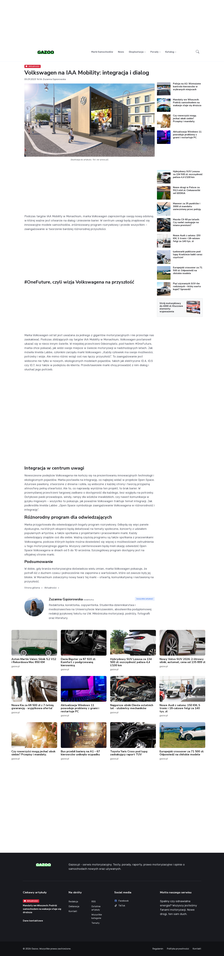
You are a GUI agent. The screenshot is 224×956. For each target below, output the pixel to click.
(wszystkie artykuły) (144, 599)
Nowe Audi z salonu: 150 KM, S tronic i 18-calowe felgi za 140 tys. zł (186, 238)
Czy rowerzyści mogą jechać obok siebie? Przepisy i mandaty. (184, 118)
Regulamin (157, 948)
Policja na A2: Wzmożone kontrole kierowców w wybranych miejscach (187, 86)
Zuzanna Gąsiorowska (54, 79)
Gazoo (35, 948)
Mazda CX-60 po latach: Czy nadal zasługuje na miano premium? (186, 222)
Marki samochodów (102, 51)
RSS (93, 901)
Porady (154, 51)
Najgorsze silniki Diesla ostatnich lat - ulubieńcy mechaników (131, 706)
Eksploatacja (136, 51)
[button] (197, 52)
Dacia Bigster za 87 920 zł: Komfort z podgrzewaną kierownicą (78, 662)
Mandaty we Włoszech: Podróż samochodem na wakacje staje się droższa (187, 102)
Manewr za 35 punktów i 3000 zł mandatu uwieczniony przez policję (187, 206)
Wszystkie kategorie (96, 916)
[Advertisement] (112, 23)
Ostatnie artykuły (96, 908)
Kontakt (73, 911)
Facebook (123, 900)
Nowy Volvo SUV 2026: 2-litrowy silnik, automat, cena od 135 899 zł (182, 660)
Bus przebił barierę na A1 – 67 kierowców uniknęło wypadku (80, 752)
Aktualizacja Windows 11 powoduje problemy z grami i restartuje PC (187, 134)
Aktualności (33, 66)
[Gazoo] (46, 52)
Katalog (169, 51)
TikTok (121, 905)
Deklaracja (74, 906)
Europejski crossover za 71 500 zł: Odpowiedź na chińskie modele (187, 270)
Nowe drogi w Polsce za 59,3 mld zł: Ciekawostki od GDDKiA (186, 190)
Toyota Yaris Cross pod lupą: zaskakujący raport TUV (129, 752)
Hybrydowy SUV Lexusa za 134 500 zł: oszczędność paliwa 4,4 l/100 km (188, 174)
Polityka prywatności (178, 948)
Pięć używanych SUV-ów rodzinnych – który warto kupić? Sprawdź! (187, 286)
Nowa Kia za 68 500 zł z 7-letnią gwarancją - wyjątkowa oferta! (32, 706)
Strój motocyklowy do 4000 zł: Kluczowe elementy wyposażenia (171, 307)
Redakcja (73, 901)
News (121, 51)
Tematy (95, 923)
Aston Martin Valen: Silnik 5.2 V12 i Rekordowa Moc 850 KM (33, 660)
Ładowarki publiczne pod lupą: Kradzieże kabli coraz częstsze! (187, 254)
